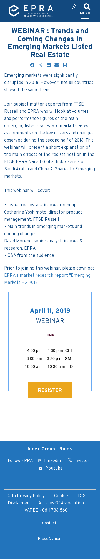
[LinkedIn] (49, 65)
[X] (40, 65)
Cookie (61, 496)
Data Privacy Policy (25, 496)
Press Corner (49, 538)
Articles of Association (61, 503)
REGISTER (50, 391)
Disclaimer (18, 503)
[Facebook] (32, 65)
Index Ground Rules (50, 449)
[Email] (56, 65)
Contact (49, 523)
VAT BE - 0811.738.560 (46, 510)
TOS (82, 496)
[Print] (65, 65)
